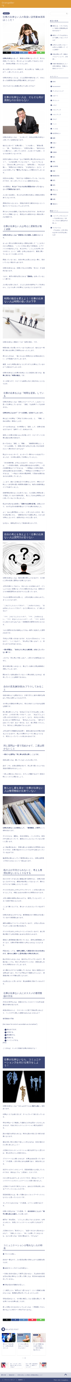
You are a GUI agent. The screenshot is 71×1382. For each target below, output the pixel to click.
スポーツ (55, 96)
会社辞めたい (57, 133)
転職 (54, 199)
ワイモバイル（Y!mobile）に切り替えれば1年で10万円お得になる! (60, 231)
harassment (56, 86)
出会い (55, 143)
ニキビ (55, 105)
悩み (54, 157)
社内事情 (55, 166)
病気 (54, 161)
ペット (55, 124)
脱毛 (54, 180)
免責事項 (20, 1379)
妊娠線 (55, 152)
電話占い (55, 204)
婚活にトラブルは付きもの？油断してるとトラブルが (60, 38)
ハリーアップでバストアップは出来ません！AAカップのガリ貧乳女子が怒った (60, 219)
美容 (54, 171)
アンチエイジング (58, 91)
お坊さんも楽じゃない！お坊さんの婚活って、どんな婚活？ (60, 47)
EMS (54, 81)
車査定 (55, 194)
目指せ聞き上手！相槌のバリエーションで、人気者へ (60, 57)
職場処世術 (6, 13)
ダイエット (56, 100)
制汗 (54, 147)
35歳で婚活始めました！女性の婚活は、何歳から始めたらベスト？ (60, 66)
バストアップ (57, 110)
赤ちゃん (55, 190)
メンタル (55, 128)
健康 (54, 138)
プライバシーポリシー (9, 1379)
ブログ (55, 119)
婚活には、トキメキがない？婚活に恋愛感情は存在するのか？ (60, 28)
